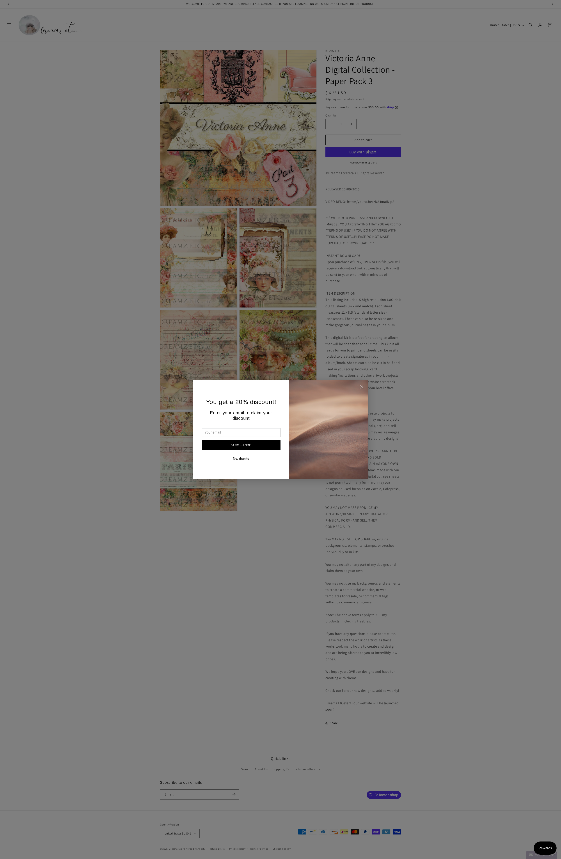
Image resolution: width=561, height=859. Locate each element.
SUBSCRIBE (241, 445)
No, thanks (241, 458)
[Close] (361, 388)
